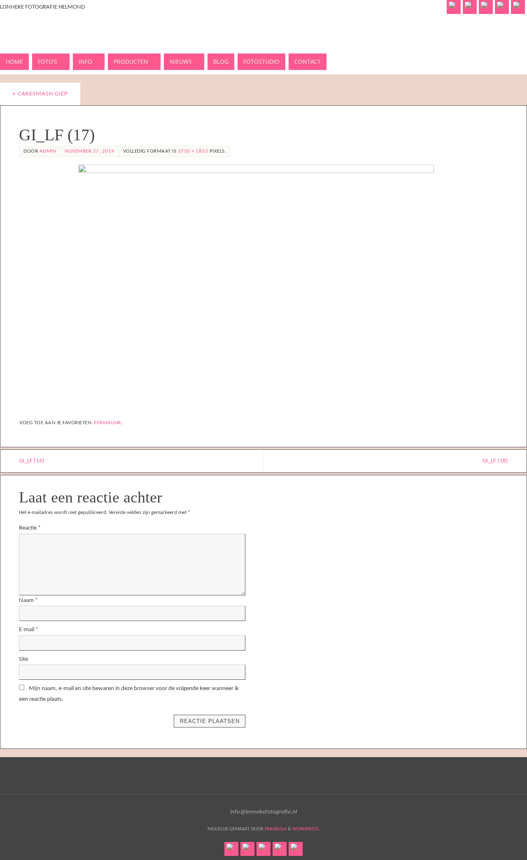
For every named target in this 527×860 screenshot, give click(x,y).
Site (23, 659)
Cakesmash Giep (40, 94)
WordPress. (306, 829)
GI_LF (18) (495, 461)
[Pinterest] (486, 7)
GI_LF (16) (31, 461)
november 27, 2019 (89, 151)
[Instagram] (502, 7)
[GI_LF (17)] (263, 288)
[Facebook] (454, 7)
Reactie (30, 528)
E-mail (28, 630)
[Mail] (518, 7)
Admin (48, 151)
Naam (28, 600)
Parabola (276, 829)
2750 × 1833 (193, 151)
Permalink (107, 422)
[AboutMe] (470, 7)
